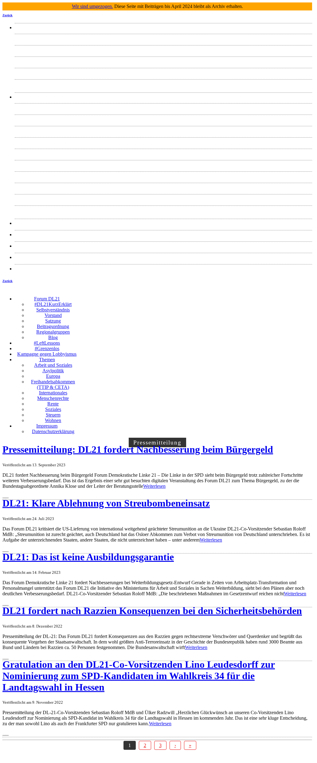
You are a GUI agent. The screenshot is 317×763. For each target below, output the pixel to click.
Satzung (163, 72)
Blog (163, 83)
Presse (163, 223)
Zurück (7, 15)
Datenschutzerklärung (163, 268)
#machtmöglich (163, 234)
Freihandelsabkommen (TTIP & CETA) (163, 141)
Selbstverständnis (163, 49)
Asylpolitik (163, 119)
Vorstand (163, 61)
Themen (163, 97)
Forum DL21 (163, 27)
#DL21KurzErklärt (163, 38)
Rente (163, 175)
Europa (163, 130)
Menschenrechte (163, 164)
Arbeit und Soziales (163, 107)
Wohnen (163, 210)
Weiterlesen (154, 486)
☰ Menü (195, 294)
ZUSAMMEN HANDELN (163, 245)
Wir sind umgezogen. (92, 6)
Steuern (163, 198)
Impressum (163, 257)
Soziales (163, 187)
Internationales (163, 153)
